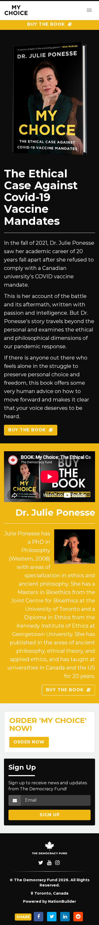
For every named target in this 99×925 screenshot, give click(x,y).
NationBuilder (62, 901)
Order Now (29, 741)
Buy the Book (47, 24)
